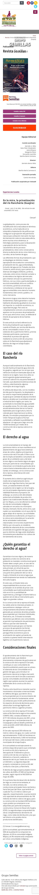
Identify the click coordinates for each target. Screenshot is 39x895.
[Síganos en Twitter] (35, 6)
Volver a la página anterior (26, 856)
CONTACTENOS (19, 890)
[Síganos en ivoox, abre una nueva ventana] (35, 3)
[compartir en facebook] (11, 846)
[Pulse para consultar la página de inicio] (9, 18)
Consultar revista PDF (19, 111)
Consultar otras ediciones (19, 121)
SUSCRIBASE (19, 127)
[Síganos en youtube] (28, 3)
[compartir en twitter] (6, 846)
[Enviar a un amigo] (16, 846)
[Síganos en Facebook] (32, 3)
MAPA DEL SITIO (7, 890)
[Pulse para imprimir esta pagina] (21, 846)
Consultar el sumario (19, 116)
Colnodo (22, 886)
